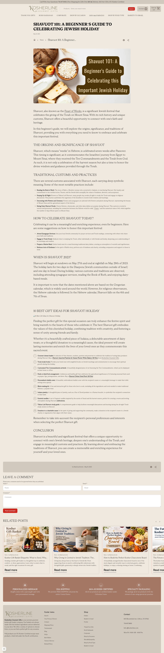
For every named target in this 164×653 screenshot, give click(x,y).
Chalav (96, 208)
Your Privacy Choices (50, 619)
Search (131, 9)
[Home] (43, 9)
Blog (45, 631)
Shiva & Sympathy (96, 15)
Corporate (61, 15)
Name (5, 483)
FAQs (46, 634)
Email (85, 483)
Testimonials (48, 628)
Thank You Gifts (28, 15)
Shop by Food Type (116, 15)
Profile (86, 622)
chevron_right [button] (160, 522)
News (42, 40)
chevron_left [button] (156, 522)
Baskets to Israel (135, 15)
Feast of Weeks (73, 111)
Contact (46, 622)
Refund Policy (48, 644)
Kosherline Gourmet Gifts (110, 358)
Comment (6, 493)
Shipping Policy (48, 625)
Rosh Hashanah (46, 15)
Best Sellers (47, 637)
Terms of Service (49, 641)
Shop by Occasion (78, 15)
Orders (86, 615)
